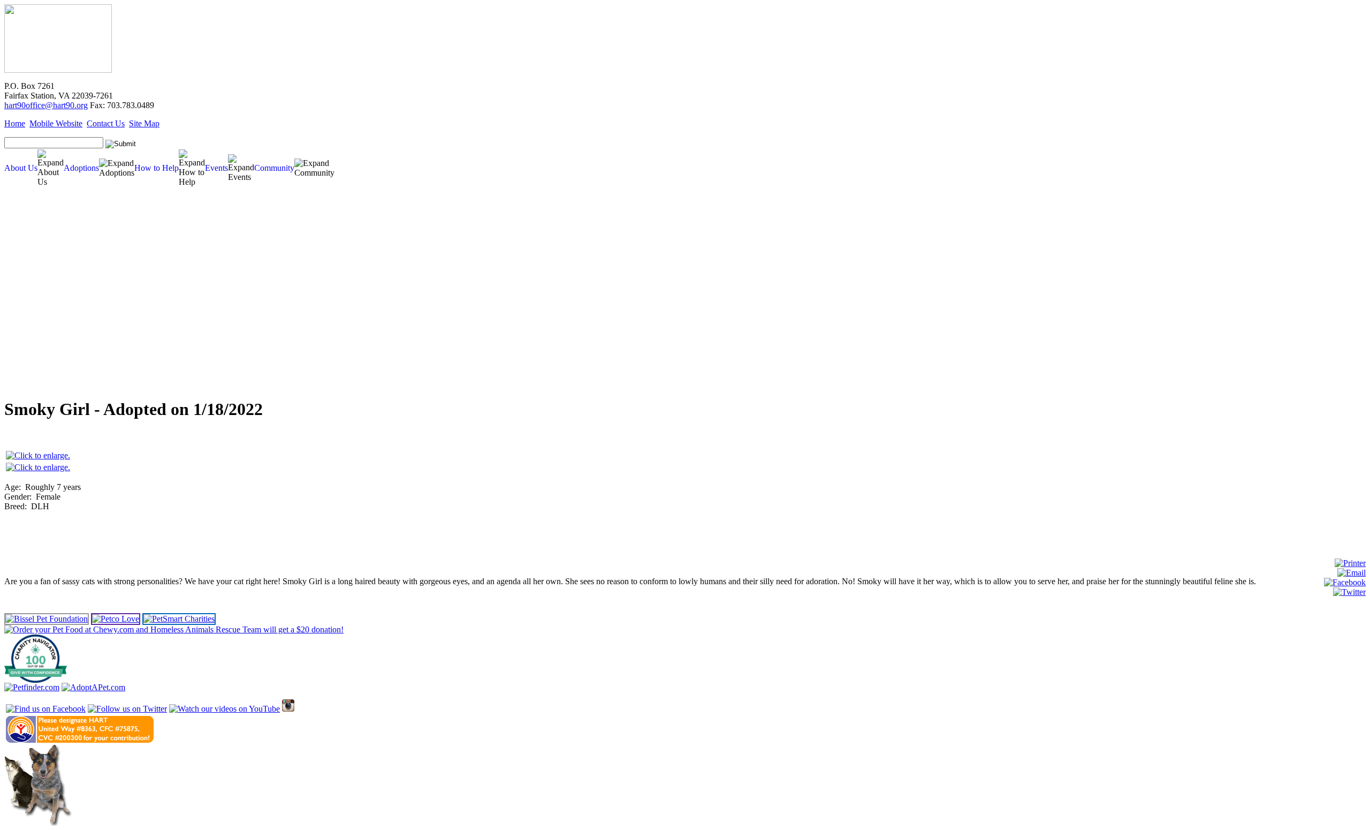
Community (274, 167)
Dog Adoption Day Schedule (37, 286)
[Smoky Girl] (38, 455)
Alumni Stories (23, 366)
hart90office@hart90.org (46, 105)
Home (14, 123)
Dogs (15, 237)
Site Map (144, 123)
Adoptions (81, 167)
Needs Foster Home (31, 278)
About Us (20, 167)
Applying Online (25, 334)
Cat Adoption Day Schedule (37, 294)
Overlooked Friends (31, 270)
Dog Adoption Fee (29, 318)
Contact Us (106, 123)
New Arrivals (23, 253)
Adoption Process (29, 310)
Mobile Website (55, 123)
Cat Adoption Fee (29, 326)
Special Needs (25, 262)
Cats (14, 245)
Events (216, 167)
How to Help (156, 167)
